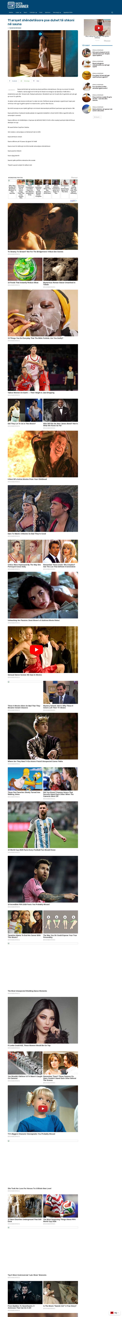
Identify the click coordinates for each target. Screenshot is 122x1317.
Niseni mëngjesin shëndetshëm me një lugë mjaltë (101, 65)
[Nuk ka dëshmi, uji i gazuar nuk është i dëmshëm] (86, 109)
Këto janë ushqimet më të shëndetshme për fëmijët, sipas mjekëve (101, 53)
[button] (112, 12)
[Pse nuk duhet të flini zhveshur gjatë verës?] (86, 86)
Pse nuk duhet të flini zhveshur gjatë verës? (100, 87)
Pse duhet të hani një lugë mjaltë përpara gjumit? (101, 76)
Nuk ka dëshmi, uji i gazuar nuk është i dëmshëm (102, 110)
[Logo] (21, 5)
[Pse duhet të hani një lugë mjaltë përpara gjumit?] (86, 75)
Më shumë (96, 117)
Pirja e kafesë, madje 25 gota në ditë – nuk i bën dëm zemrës (102, 98)
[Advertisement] (43, 173)
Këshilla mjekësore (98, 50)
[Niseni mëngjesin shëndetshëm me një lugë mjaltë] (86, 64)
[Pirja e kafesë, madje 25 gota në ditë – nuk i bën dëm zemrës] (86, 97)
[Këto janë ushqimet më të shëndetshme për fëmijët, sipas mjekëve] (86, 52)
